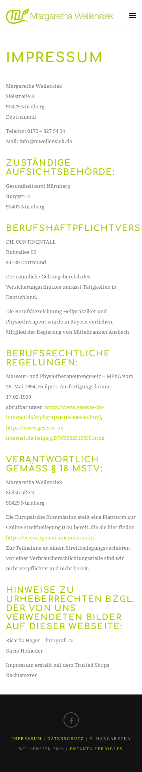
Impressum (26, 738)
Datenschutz (65, 738)
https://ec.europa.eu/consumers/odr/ (50, 538)
